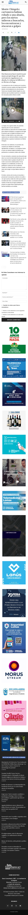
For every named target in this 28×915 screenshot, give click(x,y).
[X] (11, 32)
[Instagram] (11, 905)
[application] (13, 110)
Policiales (8, 5)
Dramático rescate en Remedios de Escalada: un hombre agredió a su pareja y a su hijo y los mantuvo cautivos (14, 848)
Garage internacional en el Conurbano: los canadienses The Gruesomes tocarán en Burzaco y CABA (18, 211)
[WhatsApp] (8, 32)
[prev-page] (3, 267)
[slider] (11, 121)
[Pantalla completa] (22, 121)
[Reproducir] (3, 121)
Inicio (3, 5)
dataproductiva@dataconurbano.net (14, 888)
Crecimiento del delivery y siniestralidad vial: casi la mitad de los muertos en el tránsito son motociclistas (18, 244)
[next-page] (5, 267)
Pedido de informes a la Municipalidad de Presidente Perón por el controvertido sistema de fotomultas (13, 786)
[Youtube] (20, 905)
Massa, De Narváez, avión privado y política (14, 841)
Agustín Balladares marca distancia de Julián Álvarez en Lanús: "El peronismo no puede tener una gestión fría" (13, 807)
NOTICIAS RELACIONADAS (11, 192)
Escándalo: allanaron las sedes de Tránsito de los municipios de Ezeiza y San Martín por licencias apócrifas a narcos (14, 826)
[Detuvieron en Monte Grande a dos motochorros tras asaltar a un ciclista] (5, 233)
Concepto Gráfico (14, 911)
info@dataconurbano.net (14, 886)
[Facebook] (15, 32)
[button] (2, 2)
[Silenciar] (19, 121)
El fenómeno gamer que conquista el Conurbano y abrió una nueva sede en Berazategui (18, 200)
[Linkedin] (18, 32)
